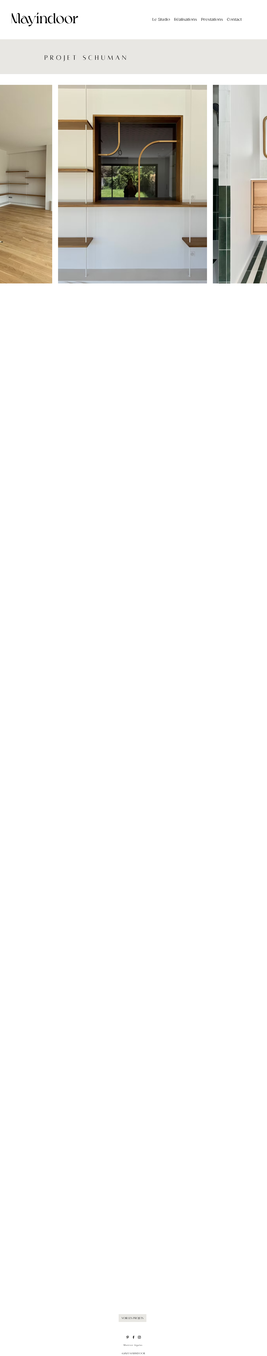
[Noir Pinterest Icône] (128, 1337)
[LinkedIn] (139, 1337)
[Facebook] (133, 1337)
